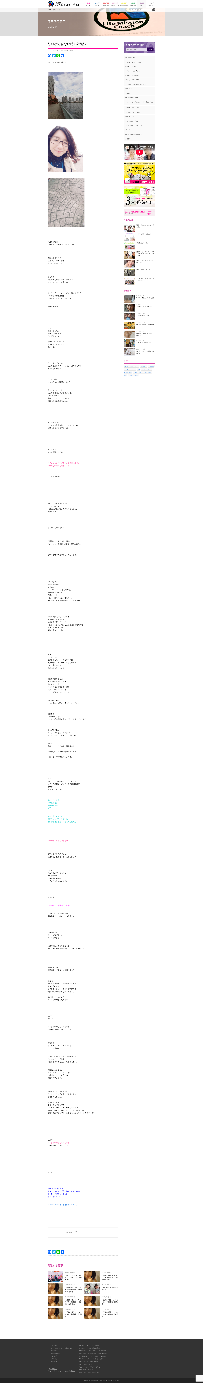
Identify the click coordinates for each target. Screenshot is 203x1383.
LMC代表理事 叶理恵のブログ (133, 134)
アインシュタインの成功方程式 (142, 372)
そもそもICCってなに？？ (144, 234)
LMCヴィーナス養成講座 (86, 1369)
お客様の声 (54, 1356)
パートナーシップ (147, 369)
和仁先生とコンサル (142, 243)
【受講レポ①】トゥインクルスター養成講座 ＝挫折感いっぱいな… (110, 1277)
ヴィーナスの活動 (130, 66)
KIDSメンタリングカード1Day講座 (89, 1361)
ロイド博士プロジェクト (132, 108)
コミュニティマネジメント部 (133, 125)
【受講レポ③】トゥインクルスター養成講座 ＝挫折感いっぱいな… (73, 1302)
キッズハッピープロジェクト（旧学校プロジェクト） (139, 102)
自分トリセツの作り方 (143, 269)
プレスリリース (129, 130)
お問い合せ (54, 1359)
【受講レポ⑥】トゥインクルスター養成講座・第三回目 (73, 1314)
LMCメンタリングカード (131, 366)
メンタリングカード (130, 369)
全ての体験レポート (131, 57)
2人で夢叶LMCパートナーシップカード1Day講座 (93, 1356)
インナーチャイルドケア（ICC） (134, 75)
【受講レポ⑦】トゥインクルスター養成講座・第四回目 (110, 1314)
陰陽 (125, 375)
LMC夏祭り (143, 366)
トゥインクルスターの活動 (133, 62)
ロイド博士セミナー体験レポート (134, 112)
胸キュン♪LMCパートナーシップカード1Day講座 (93, 1353)
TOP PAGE (54, 1345)
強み (138, 369)
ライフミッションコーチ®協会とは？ (61, 1348)
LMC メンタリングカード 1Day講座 (89, 1345)
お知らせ (55, 51)
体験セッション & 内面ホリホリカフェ (89, 1372)
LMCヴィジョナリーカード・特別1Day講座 (91, 1359)
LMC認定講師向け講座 (131, 97)
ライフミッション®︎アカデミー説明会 (89, 1367)
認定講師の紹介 (55, 1353)
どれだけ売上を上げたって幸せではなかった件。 (145, 279)
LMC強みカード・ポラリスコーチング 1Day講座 (92, 1350)
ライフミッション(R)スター (133, 71)
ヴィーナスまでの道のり (132, 80)
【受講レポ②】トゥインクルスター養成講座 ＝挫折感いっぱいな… (73, 1290)
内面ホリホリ (128, 372)
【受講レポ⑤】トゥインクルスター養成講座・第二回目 (110, 1302)
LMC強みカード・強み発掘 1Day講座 (89, 1348)
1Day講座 (151, 366)
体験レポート (56, 9)
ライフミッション (133, 375)
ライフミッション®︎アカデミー (87, 1364)
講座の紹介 (54, 1350)
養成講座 (127, 93)
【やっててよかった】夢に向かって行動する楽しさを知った (73, 1277)
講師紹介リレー (129, 116)
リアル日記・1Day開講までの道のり (135, 84)
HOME (49, 9)
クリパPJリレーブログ (131, 121)
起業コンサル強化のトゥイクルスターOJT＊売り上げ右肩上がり (145, 253)
